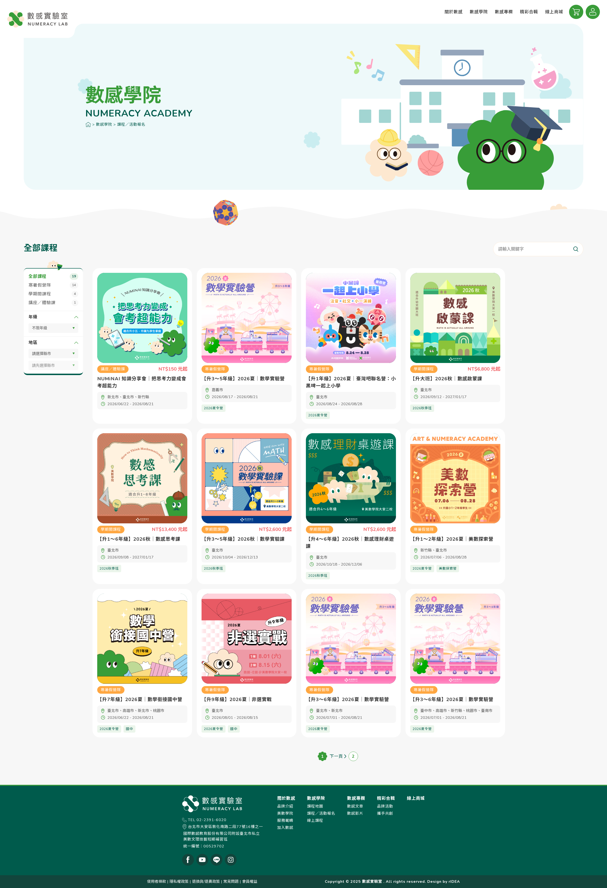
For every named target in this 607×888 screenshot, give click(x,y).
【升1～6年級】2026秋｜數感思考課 (138, 539)
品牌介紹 (285, 806)
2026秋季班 (422, 408)
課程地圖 (315, 806)
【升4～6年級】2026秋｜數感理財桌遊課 (350, 542)
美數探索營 (448, 568)
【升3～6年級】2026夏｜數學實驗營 (347, 699)
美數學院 (285, 813)
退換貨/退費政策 (206, 881)
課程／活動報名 (131, 124)
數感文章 (355, 806)
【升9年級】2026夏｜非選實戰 (237, 699)
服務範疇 (285, 820)
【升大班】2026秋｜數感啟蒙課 (446, 379)
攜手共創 (385, 813)
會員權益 (249, 881)
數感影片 (355, 813)
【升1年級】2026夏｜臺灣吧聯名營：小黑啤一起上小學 (351, 382)
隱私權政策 (179, 881)
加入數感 (285, 827)
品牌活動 (385, 806)
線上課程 (315, 820)
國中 (129, 729)
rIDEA (454, 881)
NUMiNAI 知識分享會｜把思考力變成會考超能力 (141, 382)
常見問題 (231, 881)
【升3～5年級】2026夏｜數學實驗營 (243, 379)
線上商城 (554, 12)
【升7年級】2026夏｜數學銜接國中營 (139, 699)
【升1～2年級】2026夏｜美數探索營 (451, 539)
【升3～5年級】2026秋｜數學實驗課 (243, 539)
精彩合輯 (529, 12)
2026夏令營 (213, 408)
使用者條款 (156, 881)
